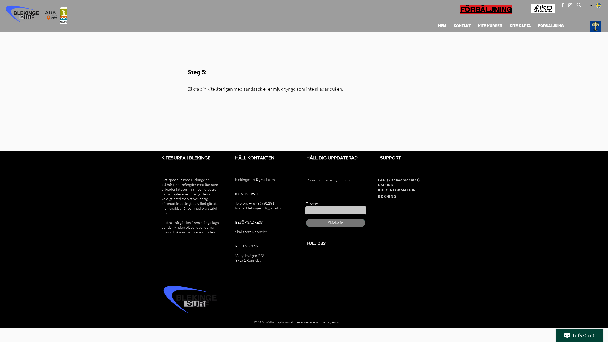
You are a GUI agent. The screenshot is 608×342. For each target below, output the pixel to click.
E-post (311, 204)
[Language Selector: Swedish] (596, 5)
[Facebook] (562, 5)
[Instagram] (570, 5)
